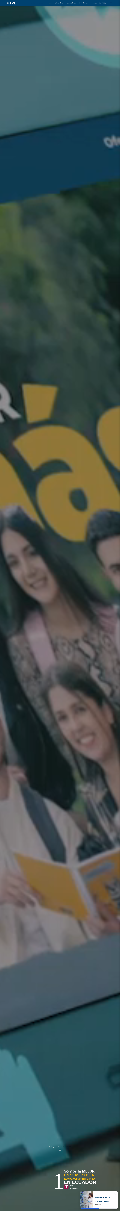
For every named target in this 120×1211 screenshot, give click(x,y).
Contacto (94, 3)
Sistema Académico (40, 3)
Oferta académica (71, 3)
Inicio (50, 3)
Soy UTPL (102, 3)
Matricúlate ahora (84, 3)
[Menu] (111, 3)
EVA (34, 3)
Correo (30, 3)
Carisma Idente (58, 3)
